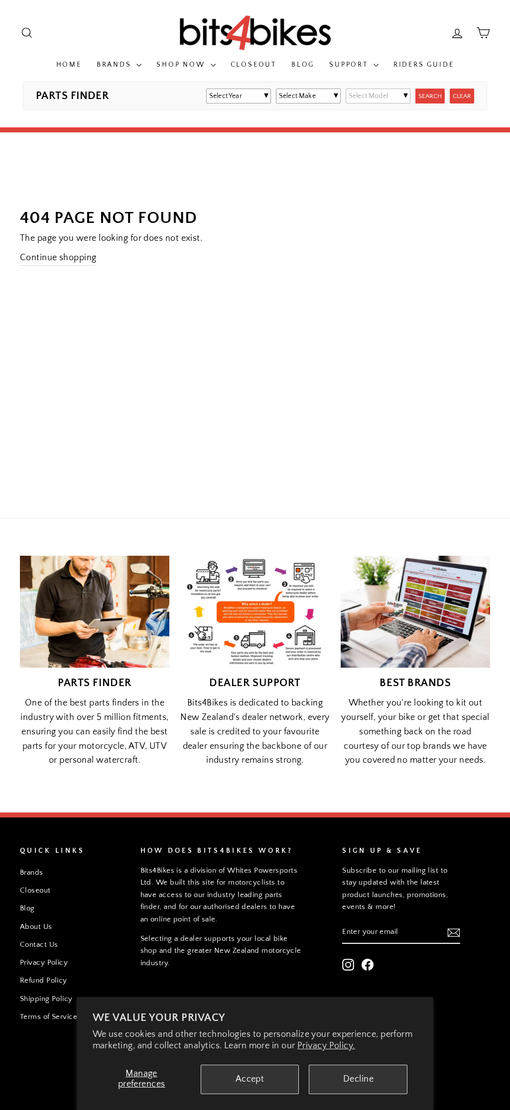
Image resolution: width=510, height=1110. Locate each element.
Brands (115, 65)
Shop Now (182, 65)
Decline (358, 1079)
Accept (250, 1079)
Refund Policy (43, 980)
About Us (36, 926)
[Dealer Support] (255, 612)
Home (69, 65)
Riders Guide (423, 65)
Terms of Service (48, 1016)
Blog (302, 65)
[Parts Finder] (94, 612)
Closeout (253, 65)
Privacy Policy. (326, 1046)
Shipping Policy (46, 999)
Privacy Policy (44, 962)
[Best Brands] (415, 612)
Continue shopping (58, 258)
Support (350, 65)
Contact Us (39, 944)
